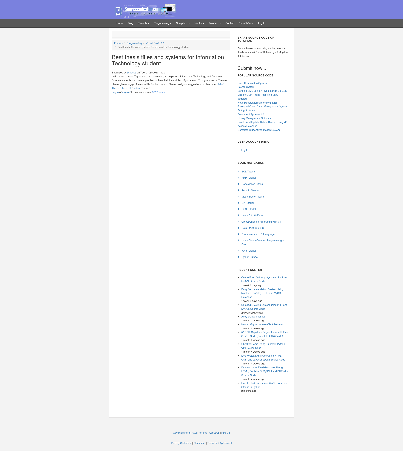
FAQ (194, 432)
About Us (214, 432)
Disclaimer (199, 443)
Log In (261, 23)
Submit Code (246, 23)
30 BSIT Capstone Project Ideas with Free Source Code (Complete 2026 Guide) (264, 334)
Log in (115, 92)
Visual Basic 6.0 (155, 43)
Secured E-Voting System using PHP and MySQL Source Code (264, 307)
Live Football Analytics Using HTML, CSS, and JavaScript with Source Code (263, 357)
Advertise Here (181, 432)
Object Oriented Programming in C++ (262, 221)
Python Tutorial (249, 257)
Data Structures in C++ (254, 228)
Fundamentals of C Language (258, 234)
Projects (143, 23)
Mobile (198, 23)
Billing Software (246, 110)
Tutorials (214, 23)
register (126, 92)
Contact (229, 23)
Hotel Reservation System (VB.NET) (258, 102)
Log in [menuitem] (244, 150)
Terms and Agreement (219, 443)
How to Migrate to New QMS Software (262, 324)
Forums (118, 43)
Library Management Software (254, 118)
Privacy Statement (181, 443)
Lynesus (131, 72)
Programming (162, 23)
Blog (130, 23)
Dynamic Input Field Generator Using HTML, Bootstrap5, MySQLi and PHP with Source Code (264, 371)
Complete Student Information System (259, 130)
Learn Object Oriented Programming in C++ (262, 242)
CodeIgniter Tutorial (252, 184)
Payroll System (246, 87)
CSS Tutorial (248, 209)
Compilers (182, 23)
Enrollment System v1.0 (251, 114)
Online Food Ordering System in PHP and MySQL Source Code (264, 279)
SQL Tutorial (248, 171)
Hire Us (225, 432)
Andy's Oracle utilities (253, 316)
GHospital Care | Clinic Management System (262, 106)
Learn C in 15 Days (252, 215)
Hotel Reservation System (252, 83)
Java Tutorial (248, 250)
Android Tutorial (250, 190)
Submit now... (252, 67)
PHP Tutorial (248, 177)
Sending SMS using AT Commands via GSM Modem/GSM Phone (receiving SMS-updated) (262, 94)
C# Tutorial (247, 203)
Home (119, 23)
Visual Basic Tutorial (252, 196)
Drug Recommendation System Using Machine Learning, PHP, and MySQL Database (262, 293)
